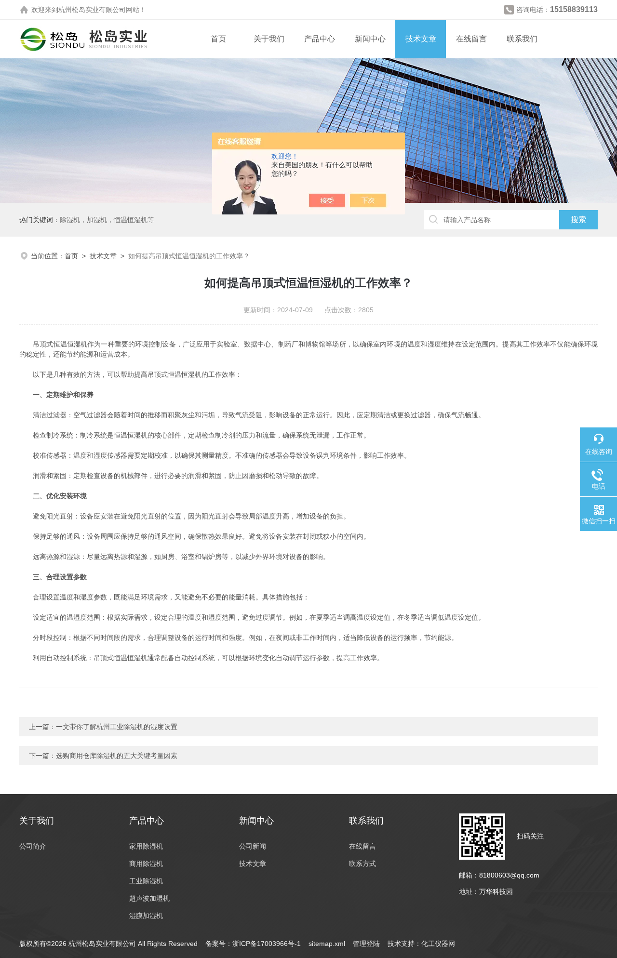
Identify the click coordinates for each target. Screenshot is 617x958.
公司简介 (32, 846)
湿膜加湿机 (146, 915)
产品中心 (319, 39)
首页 (218, 39)
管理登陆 (366, 943)
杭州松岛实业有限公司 (92, 9)
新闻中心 (370, 39)
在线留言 (471, 39)
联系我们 (522, 39)
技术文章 (420, 39)
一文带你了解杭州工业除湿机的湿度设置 (116, 727)
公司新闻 (252, 846)
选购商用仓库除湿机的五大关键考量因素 (116, 755)
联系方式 (362, 863)
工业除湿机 (146, 881)
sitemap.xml (326, 943)
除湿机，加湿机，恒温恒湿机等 (107, 220)
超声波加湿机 (149, 898)
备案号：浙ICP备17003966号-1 (253, 943)
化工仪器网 (438, 943)
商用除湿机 (146, 863)
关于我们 (269, 39)
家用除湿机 (146, 846)
